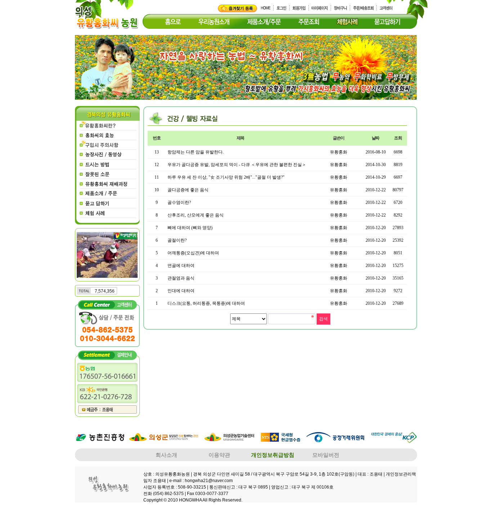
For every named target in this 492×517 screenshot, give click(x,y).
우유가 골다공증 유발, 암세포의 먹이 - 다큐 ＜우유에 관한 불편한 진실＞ (236, 164)
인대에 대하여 (180, 290)
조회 (398, 138)
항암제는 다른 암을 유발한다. (195, 152)
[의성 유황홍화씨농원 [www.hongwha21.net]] (237, 8)
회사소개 (166, 455)
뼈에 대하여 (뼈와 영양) (190, 227)
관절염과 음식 (180, 278)
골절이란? (177, 240)
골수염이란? (179, 202)
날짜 (376, 138)
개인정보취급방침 (272, 455)
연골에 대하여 (180, 265)
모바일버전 (325, 455)
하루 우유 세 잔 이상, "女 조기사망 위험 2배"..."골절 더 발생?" (226, 177)
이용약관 (219, 455)
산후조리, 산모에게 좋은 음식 (195, 215)
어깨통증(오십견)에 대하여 (193, 252)
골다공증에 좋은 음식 (188, 189)
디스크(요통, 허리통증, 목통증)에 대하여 (206, 303)
